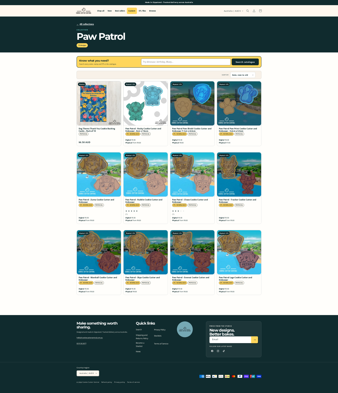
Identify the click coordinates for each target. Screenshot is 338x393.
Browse (152, 11)
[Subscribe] (254, 339)
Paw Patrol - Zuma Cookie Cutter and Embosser (96, 201)
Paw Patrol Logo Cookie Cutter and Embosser (235, 278)
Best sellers (120, 11)
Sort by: (225, 75)
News (138, 351)
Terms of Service (161, 343)
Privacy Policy (159, 330)
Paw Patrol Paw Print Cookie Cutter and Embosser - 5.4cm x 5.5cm (238, 129)
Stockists (157, 336)
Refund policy (106, 382)
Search (139, 329)
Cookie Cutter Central (90, 382)
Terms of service (133, 382)
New (110, 11)
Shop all (100, 11)
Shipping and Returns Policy (142, 337)
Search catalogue (245, 62)
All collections (85, 24)
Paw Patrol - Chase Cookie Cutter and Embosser (190, 201)
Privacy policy (119, 382)
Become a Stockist (140, 344)
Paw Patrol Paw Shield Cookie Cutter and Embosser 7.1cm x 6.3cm (192, 129)
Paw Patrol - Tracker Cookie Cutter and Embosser (237, 201)
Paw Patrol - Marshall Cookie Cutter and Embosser (98, 278)
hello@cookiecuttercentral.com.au (90, 337)
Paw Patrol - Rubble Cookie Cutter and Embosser (143, 201)
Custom (131, 11)
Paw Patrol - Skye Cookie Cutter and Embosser (142, 278)
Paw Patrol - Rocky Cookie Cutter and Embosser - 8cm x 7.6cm (143, 129)
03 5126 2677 (81, 343)
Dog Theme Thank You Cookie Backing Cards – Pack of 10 (97, 129)
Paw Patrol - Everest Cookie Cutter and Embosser (190, 278)
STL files (142, 11)
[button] (248, 11)
